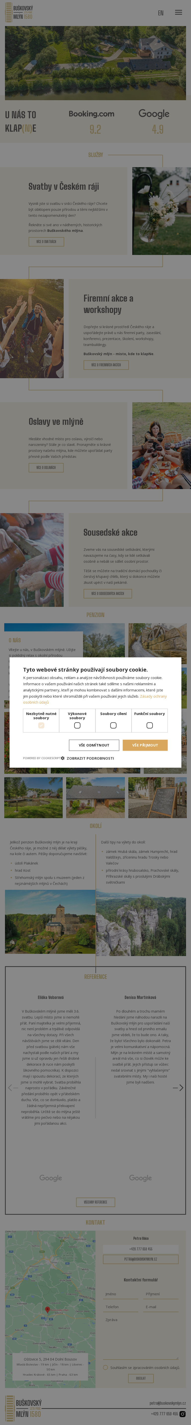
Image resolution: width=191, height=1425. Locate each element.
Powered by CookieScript (42, 758)
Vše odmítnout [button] (94, 745)
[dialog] (95, 712)
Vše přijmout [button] (145, 745)
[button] (87, 758)
